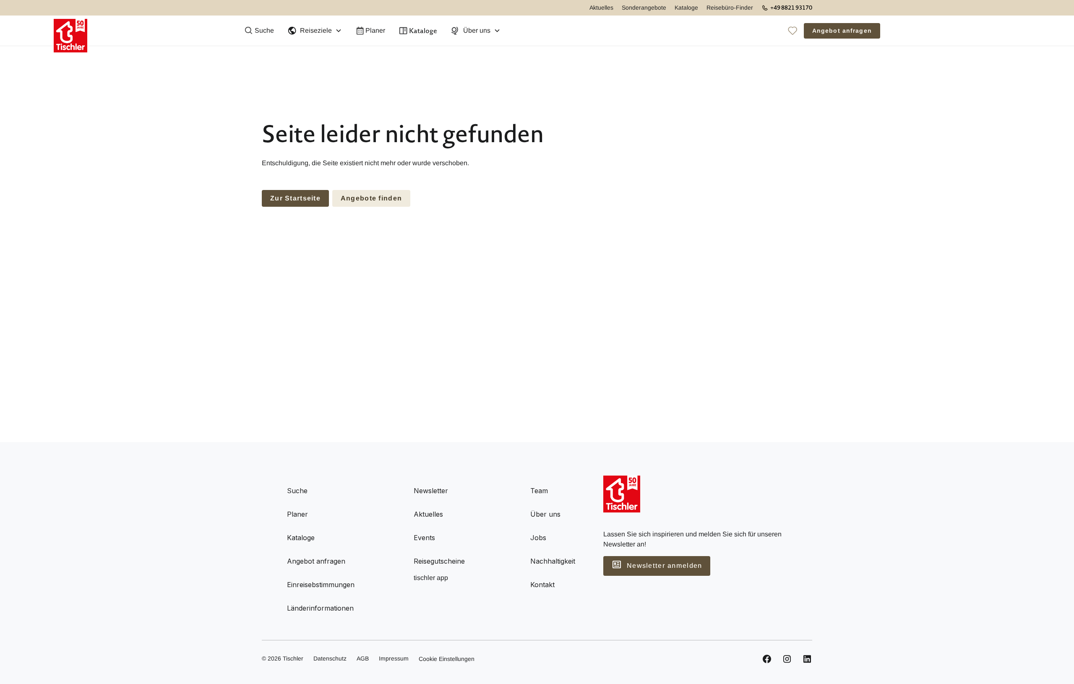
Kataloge (686, 7)
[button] (315, 31)
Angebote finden (371, 198)
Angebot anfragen (842, 30)
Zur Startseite (295, 198)
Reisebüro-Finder (729, 7)
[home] (70, 30)
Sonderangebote (644, 7)
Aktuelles (601, 7)
